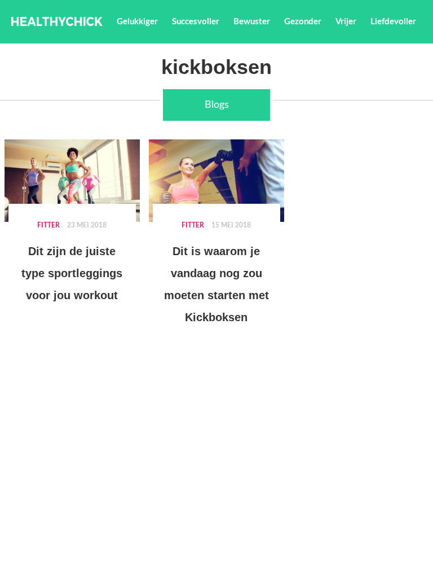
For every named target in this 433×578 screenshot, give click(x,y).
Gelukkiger (137, 21)
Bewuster (251, 21)
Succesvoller (195, 21)
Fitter (48, 225)
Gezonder (302, 21)
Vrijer (345, 21)
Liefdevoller (393, 21)
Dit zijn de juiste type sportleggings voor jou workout (71, 273)
